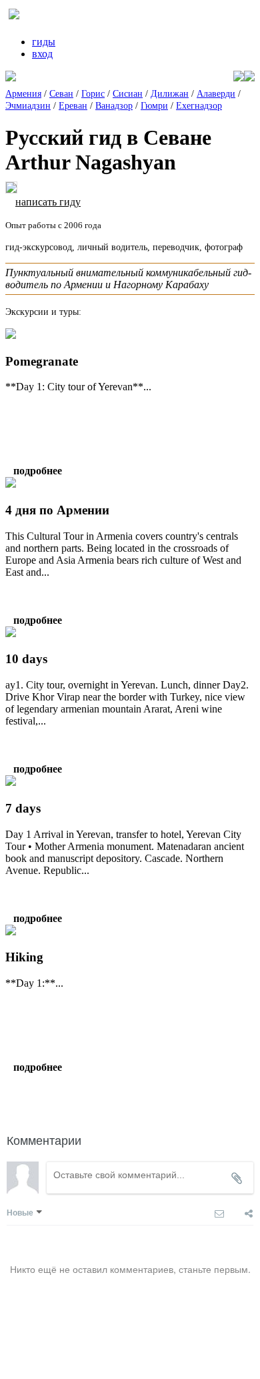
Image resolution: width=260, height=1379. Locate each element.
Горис (93, 94)
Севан (61, 94)
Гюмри (154, 106)
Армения (23, 94)
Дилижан (170, 94)
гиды (43, 41)
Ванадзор (114, 106)
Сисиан (128, 94)
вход (42, 53)
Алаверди (216, 94)
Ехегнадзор (199, 106)
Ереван (73, 106)
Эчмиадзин (28, 106)
